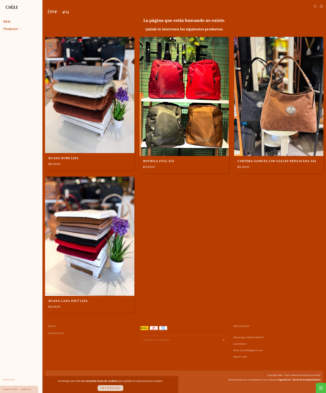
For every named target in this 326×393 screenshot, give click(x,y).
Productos (10, 29)
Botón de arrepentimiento (307, 379)
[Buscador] (315, 6)
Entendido (110, 388)
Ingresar (26, 389)
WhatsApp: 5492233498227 (248, 337)
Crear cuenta (10, 389)
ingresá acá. (284, 379)
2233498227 (240, 343)
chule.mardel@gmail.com (247, 350)
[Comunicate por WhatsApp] (321, 388)
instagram (9, 380)
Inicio (7, 21)
